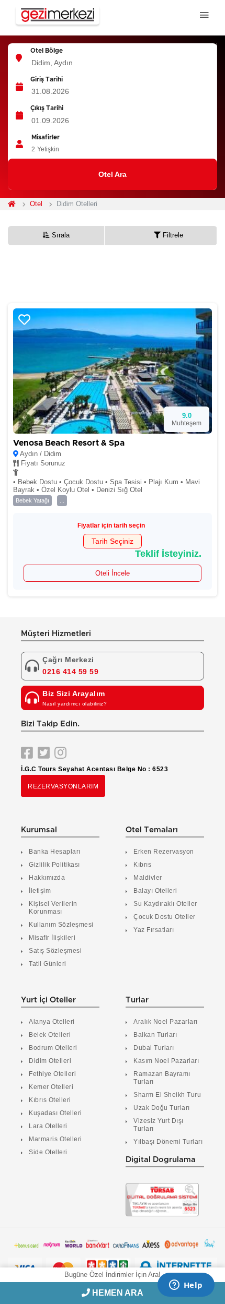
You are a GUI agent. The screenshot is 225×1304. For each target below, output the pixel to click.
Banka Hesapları (55, 851)
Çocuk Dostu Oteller (164, 916)
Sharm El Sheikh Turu (167, 1094)
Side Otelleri (48, 1152)
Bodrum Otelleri (53, 1047)
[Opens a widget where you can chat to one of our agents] (186, 1286)
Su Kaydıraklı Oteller (165, 903)
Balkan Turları (155, 1034)
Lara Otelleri (48, 1126)
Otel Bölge (46, 50)
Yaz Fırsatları (153, 930)
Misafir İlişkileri (52, 937)
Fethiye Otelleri (52, 1074)
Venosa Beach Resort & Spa (69, 443)
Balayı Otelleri (155, 890)
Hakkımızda (47, 877)
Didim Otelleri (50, 1060)
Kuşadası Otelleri (55, 1113)
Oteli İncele (112, 573)
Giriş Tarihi (46, 79)
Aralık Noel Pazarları (165, 1021)
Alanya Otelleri (52, 1021)
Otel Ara (112, 174)
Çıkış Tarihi (46, 108)
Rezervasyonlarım (63, 786)
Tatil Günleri (47, 963)
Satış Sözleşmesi (55, 950)
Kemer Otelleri (51, 1087)
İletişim (40, 890)
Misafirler (45, 137)
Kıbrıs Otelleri (50, 1100)
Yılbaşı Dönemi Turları (168, 1141)
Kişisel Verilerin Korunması (53, 907)
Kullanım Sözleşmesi (61, 924)
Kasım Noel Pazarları (166, 1060)
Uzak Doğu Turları (161, 1107)
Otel (36, 204)
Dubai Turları (153, 1047)
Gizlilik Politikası (54, 864)
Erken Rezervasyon (163, 851)
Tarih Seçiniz (112, 541)
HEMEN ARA (116, 1292)
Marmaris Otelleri (55, 1139)
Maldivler (147, 877)
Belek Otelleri (50, 1034)
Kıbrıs (142, 864)
